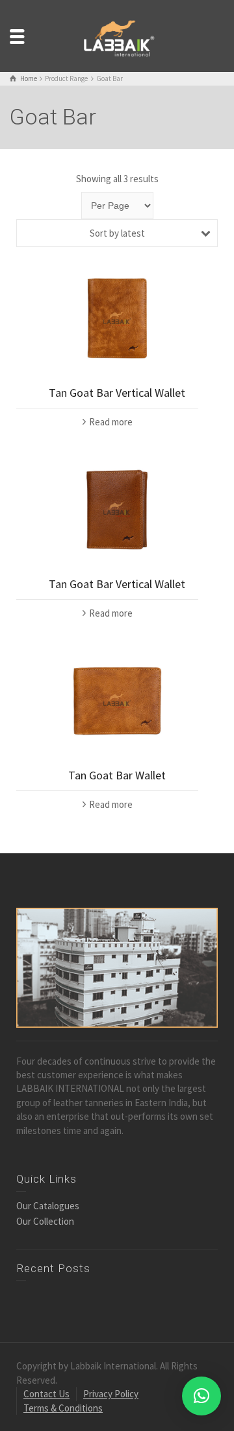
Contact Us (46, 1394)
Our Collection (45, 1221)
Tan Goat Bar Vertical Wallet (117, 392)
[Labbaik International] (117, 35)
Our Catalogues (47, 1206)
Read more (111, 422)
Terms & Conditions (63, 1408)
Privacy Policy (110, 1394)
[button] (201, 1396)
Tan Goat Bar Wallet (117, 775)
